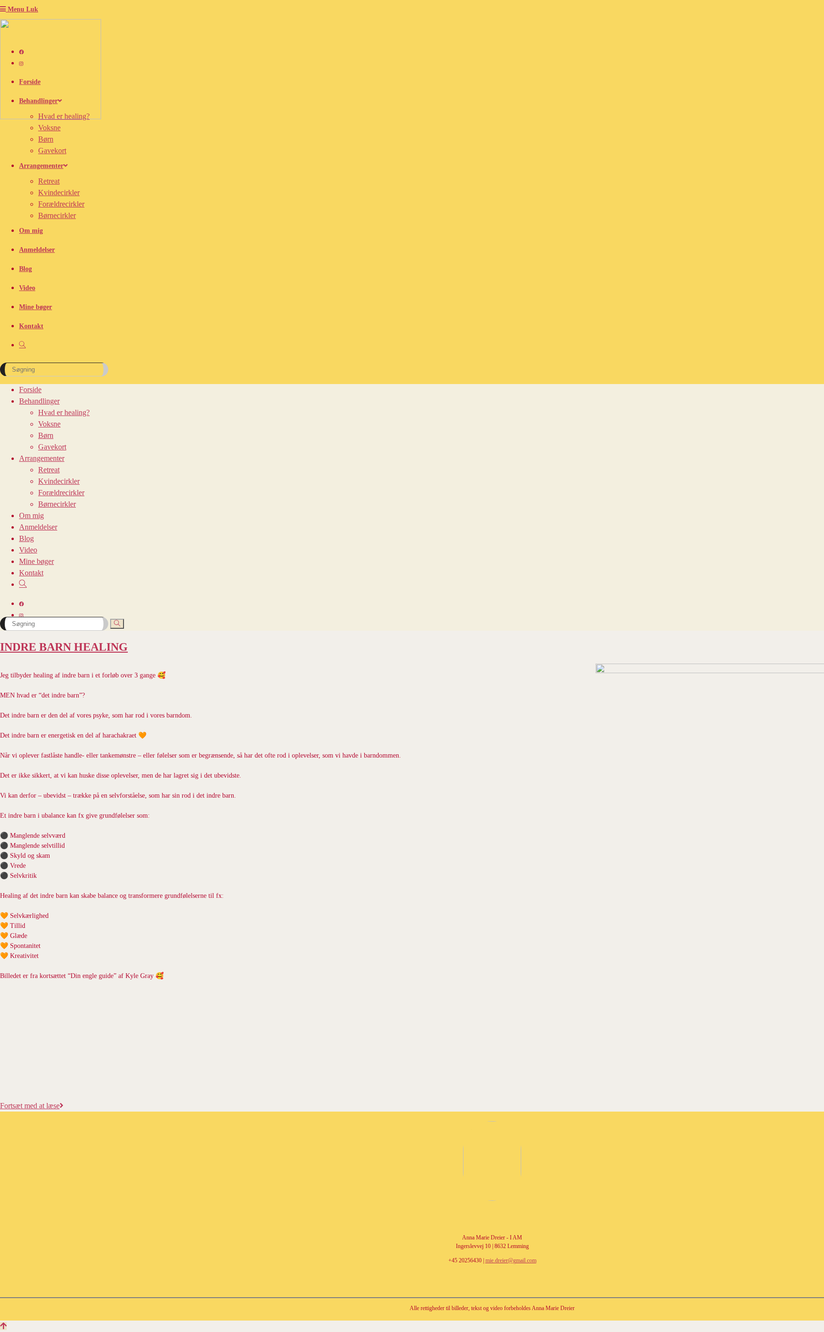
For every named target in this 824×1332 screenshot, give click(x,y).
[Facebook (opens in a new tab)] (21, 52)
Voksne (49, 424)
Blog (26, 538)
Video (28, 550)
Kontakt (31, 573)
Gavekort (52, 447)
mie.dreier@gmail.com (510, 1260)
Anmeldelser (38, 527)
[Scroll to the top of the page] (3, 1326)
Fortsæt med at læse (31, 1106)
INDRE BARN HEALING (64, 647)
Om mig (31, 515)
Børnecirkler (57, 504)
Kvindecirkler (59, 481)
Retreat (49, 470)
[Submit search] (117, 624)
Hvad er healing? (64, 412)
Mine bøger (36, 561)
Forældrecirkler (61, 493)
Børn (45, 435)
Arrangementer (41, 458)
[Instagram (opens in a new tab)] (21, 63)
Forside (30, 389)
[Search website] (22, 345)
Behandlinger (39, 401)
